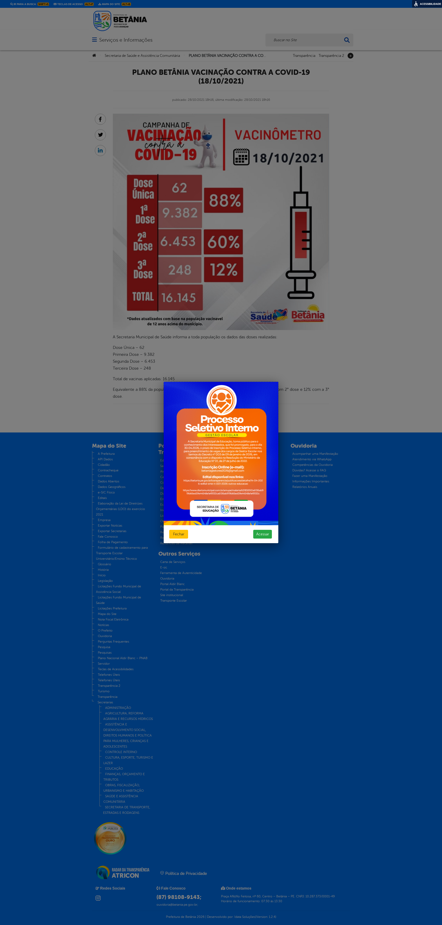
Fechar (178, 534)
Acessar (262, 534)
